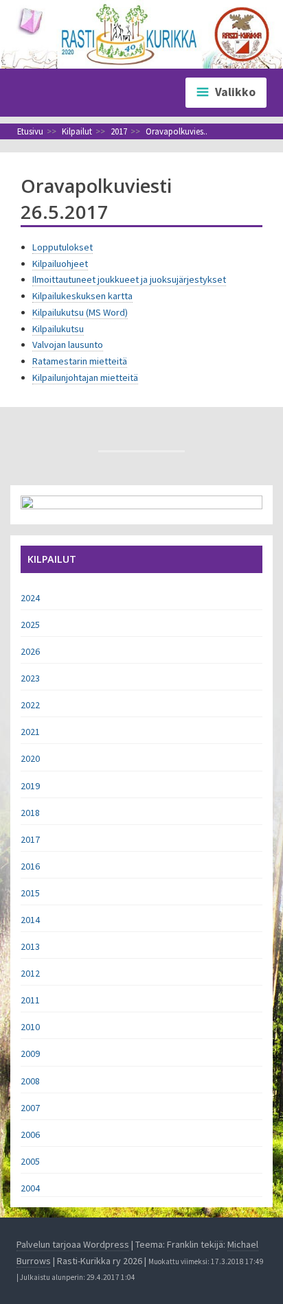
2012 (30, 973)
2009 (30, 1053)
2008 (30, 1081)
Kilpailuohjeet (60, 263)
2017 (30, 839)
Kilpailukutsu (58, 329)
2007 (30, 1108)
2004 (30, 1188)
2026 (30, 651)
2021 (30, 731)
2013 (30, 946)
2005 (30, 1161)
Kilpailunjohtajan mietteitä (85, 377)
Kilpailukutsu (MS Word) (80, 312)
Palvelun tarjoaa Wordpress (72, 1244)
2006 (30, 1134)
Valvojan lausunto (67, 344)
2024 (30, 598)
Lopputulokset (62, 247)
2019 (30, 786)
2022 (30, 705)
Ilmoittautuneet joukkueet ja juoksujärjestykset (129, 279)
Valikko (235, 92)
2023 (30, 678)
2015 (30, 893)
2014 (30, 919)
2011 (30, 1000)
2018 (30, 812)
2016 (30, 866)
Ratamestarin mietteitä (79, 361)
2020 (30, 758)
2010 (30, 1027)
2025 (30, 624)
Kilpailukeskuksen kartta (82, 296)
